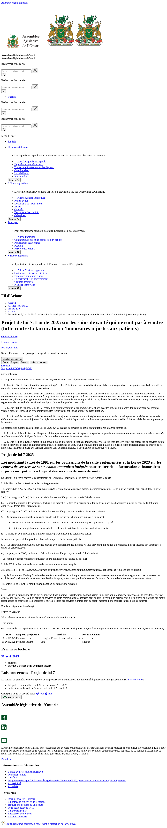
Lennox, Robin (9, 342)
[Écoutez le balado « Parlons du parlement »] (2, 733)
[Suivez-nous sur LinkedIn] (4, 729)
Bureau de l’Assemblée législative (25, 771)
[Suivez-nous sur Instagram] (3, 713)
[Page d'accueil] (52, 52)
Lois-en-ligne (135, 679)
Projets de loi (14, 308)
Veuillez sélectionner (12, 359)
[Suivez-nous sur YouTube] (4, 742)
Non (50, 693)
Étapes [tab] (14, 362)
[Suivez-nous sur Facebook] (4, 719)
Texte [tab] (5, 362)
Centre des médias (17, 810)
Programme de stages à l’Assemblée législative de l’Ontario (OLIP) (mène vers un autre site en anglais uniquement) (67, 780)
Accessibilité (14, 783)
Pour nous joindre (17, 774)
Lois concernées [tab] (38, 362)
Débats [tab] (24, 362)
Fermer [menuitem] (12, 180)
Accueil (12, 302)
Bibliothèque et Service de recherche (27, 801)
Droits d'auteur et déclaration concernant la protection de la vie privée (40, 823)
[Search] (3, 74)
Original (5, 365)
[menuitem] (31, 161)
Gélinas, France (9, 336)
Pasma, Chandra (9, 347)
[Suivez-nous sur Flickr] (3, 736)
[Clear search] (35, 70)
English (12, 96)
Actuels (12, 311)
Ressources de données (20, 813)
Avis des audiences (17, 816)
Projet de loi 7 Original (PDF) (16, 368)
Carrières (12, 777)
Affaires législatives (18, 305)
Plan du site (7, 759)
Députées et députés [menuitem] (18, 147)
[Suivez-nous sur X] (3, 723)
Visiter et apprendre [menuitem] (18, 255)
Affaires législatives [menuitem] (18, 183)
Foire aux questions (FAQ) (21, 807)
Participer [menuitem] (13, 222)
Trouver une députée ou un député (25, 804)
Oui (42, 693)
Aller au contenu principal (14, 2)
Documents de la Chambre (21, 799)
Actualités (13, 786)
